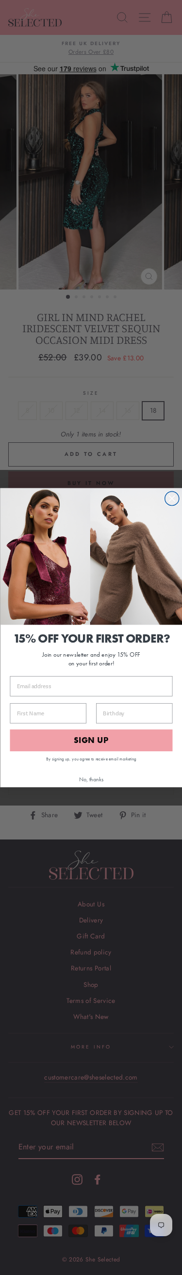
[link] (91, 556)
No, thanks (91, 778)
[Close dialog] (172, 498)
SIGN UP (91, 740)
